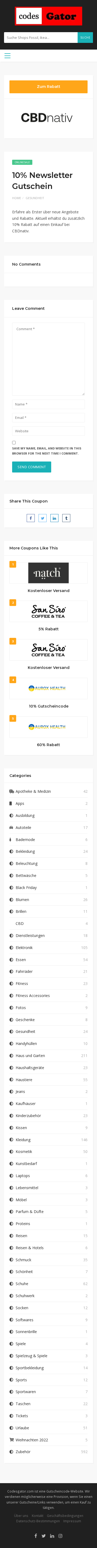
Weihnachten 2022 (32, 1439)
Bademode (25, 839)
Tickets (22, 1415)
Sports (21, 1379)
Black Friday (26, 887)
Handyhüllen (26, 1043)
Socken (22, 1307)
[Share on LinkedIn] (54, 518)
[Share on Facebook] (31, 518)
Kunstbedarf (26, 1163)
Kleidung (23, 1139)
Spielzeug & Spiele (31, 1355)
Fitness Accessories (33, 995)
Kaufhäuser (26, 1103)
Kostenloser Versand (49, 590)
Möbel (21, 1199)
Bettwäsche (26, 875)
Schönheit (24, 1271)
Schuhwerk (25, 1295)
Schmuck (23, 1259)
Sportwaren (26, 1391)
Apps (20, 803)
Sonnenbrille (26, 1331)
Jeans (20, 1091)
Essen (21, 959)
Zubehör (23, 1451)
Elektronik (24, 947)
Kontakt (37, 1515)
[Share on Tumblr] (66, 518)
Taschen (23, 1403)
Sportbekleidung (30, 1367)
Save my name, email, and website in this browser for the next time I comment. (46, 450)
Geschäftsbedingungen (65, 1515)
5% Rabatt (49, 629)
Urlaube (22, 1427)
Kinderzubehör (28, 1115)
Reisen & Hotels (30, 1247)
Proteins (23, 1223)
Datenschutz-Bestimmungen (38, 1521)
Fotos (21, 1007)
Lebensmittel (27, 1187)
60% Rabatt (48, 744)
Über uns (21, 1515)
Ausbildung (25, 815)
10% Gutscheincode (48, 706)
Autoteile (23, 827)
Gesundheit (35, 198)
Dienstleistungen (30, 935)
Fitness (22, 983)
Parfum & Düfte (30, 1211)
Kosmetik (24, 1151)
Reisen (21, 1235)
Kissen (21, 1127)
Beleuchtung (26, 863)
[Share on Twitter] (43, 518)
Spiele (21, 1343)
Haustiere (24, 1079)
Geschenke (25, 1019)
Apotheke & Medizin (33, 791)
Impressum (72, 1521)
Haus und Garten (30, 1055)
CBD (20, 923)
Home (16, 198)
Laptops (23, 1175)
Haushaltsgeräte (30, 1067)
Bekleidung (25, 851)
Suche (85, 37)
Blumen (22, 899)
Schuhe (22, 1283)
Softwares (24, 1319)
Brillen (21, 911)
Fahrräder (24, 971)
